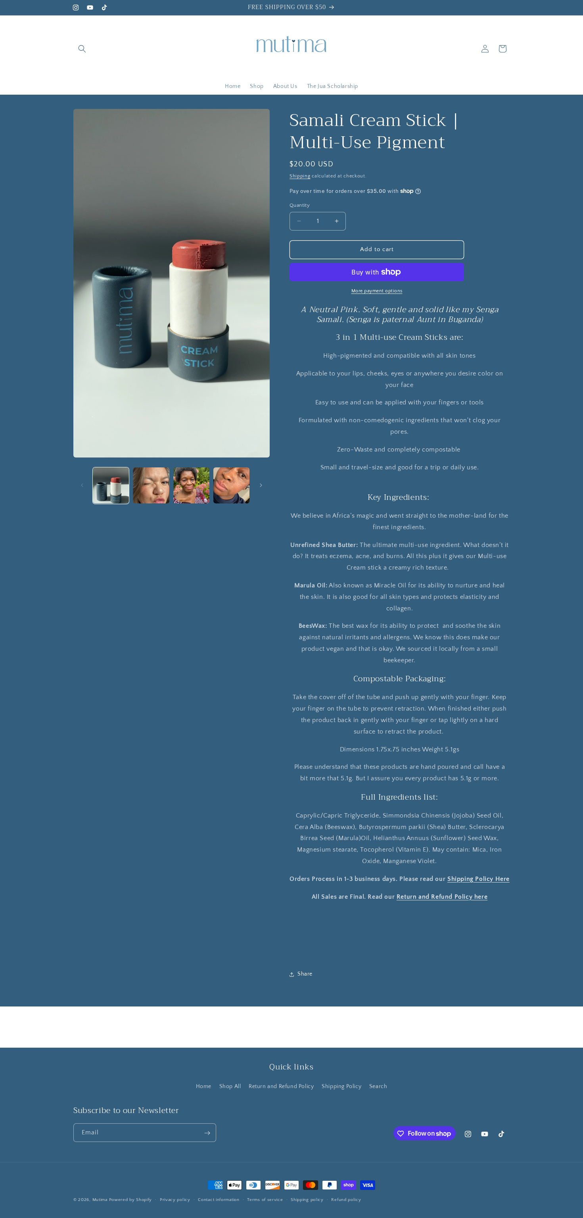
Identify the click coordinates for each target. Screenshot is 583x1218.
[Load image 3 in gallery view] (191, 485)
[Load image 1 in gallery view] (111, 485)
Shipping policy (307, 1199)
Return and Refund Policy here (442, 896)
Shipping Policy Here (478, 879)
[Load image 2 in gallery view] (151, 485)
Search (378, 1086)
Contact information (218, 1199)
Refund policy (346, 1199)
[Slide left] (82, 485)
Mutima (99, 1199)
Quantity (300, 205)
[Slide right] (261, 485)
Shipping (300, 176)
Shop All (230, 1086)
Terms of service (265, 1199)
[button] (82, 48)
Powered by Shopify (130, 1199)
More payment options (377, 291)
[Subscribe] (207, 1133)
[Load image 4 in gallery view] (231, 485)
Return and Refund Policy (281, 1086)
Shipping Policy (341, 1086)
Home (203, 1086)
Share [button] (305, 974)
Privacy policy (175, 1199)
